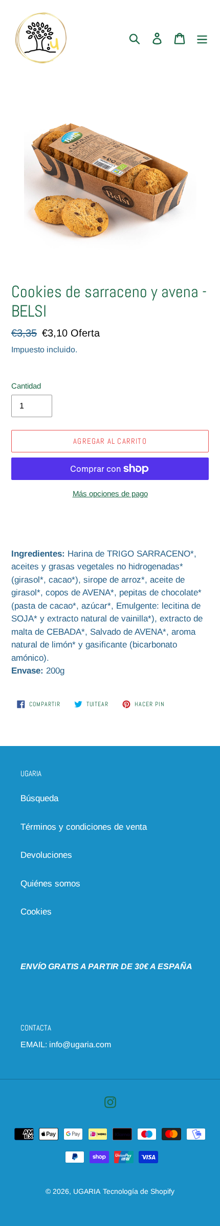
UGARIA (86, 1191)
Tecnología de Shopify (138, 1191)
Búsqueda (39, 798)
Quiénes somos (50, 883)
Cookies (36, 912)
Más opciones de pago (110, 493)
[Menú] (202, 38)
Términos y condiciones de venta (83, 827)
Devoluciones (46, 855)
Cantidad (26, 385)
